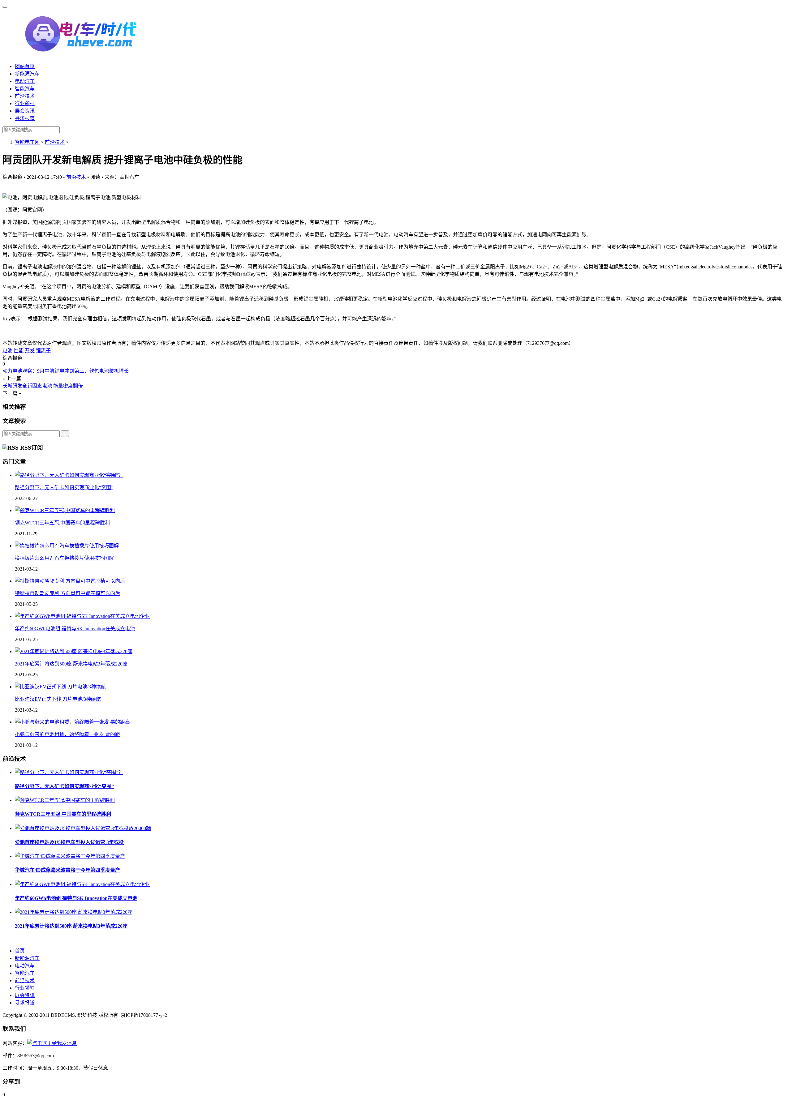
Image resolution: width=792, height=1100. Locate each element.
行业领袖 (25, 103)
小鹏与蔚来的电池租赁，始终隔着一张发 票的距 (67, 734)
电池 (7, 350)
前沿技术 (25, 96)
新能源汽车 (27, 73)
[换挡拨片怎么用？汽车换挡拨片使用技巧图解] (67, 545)
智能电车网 (27, 142)
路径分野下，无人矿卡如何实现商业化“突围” (64, 487)
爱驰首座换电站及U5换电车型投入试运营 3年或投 (69, 842)
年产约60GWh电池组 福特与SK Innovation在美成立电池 (75, 628)
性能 (19, 350)
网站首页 (25, 66)
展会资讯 (25, 110)
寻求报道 (25, 118)
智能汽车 (25, 88)
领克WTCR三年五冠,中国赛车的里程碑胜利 (62, 522)
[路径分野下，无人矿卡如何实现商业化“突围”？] (69, 475)
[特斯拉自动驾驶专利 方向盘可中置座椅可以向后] (70, 581)
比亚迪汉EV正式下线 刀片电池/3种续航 (58, 699)
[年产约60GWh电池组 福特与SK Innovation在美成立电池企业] (82, 616)
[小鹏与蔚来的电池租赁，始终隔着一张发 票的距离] (72, 722)
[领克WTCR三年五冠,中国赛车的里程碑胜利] (65, 510)
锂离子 (43, 350)
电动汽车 (25, 81)
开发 (30, 350)
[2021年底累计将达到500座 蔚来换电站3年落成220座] (73, 651)
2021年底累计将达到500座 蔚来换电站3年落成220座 (71, 663)
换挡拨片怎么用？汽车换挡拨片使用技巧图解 (64, 558)
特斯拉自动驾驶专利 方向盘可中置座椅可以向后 (67, 593)
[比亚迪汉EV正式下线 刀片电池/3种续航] (60, 686)
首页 (20, 950)
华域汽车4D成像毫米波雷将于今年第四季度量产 (67, 870)
